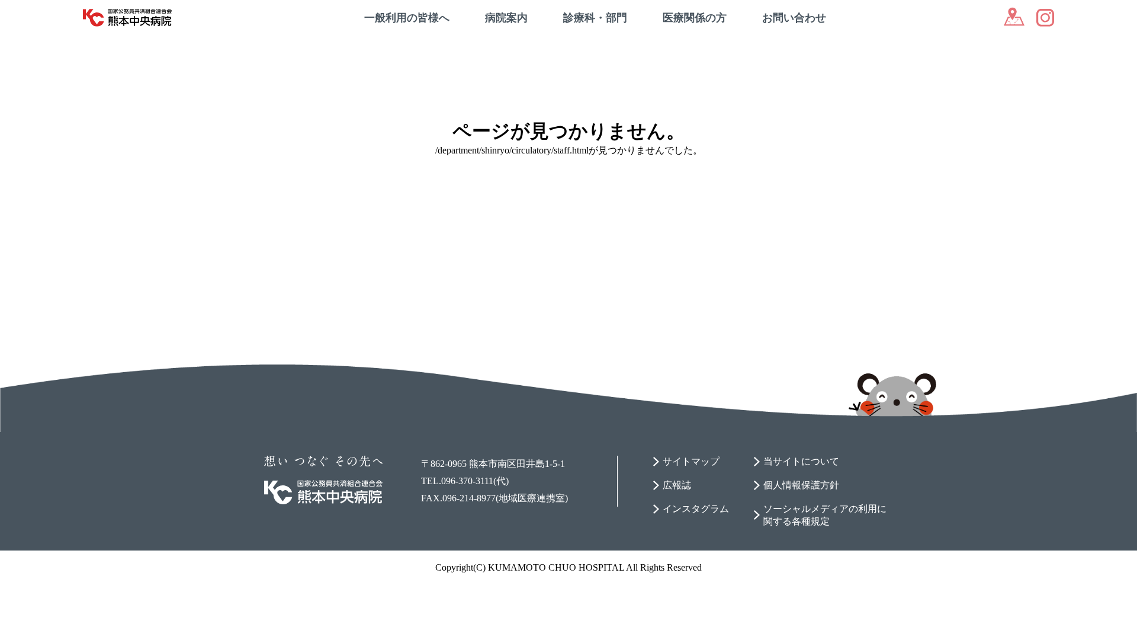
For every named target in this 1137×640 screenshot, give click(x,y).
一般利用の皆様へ (406, 18)
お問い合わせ (794, 18)
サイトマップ (691, 461)
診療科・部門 (595, 18)
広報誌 (677, 485)
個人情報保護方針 (801, 485)
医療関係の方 (695, 18)
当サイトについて (801, 461)
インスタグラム (696, 509)
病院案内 (506, 18)
